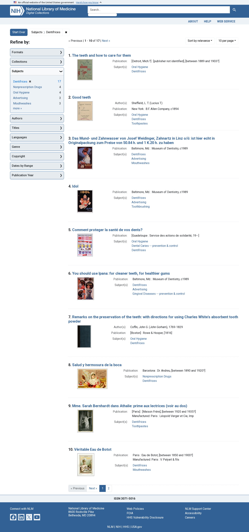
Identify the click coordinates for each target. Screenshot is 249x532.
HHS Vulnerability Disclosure (145, 517)
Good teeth (81, 97)
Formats (17, 52)
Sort (199, 40)
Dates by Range (22, 165)
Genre (16, 147)
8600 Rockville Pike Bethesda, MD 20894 (81, 513)
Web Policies (135, 508)
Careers (190, 517)
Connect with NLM (21, 508)
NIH (118, 527)
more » (17, 108)
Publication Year (23, 175)
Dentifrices (139, 71)
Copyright (18, 156)
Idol (75, 186)
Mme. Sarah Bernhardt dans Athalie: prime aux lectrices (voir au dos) (129, 406)
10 (226, 40)
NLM (110, 527)
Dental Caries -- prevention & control (155, 246)
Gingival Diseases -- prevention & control (159, 293)
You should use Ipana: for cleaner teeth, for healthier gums (121, 273)
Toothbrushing (141, 206)
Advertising (138, 158)
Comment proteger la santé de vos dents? (107, 230)
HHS (126, 527)
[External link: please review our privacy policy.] (13, 517)
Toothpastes (140, 123)
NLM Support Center (198, 508)
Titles (15, 128)
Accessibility (193, 513)
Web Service (226, 21)
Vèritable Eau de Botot (92, 449)
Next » (106, 40)
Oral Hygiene (140, 67)
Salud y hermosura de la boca (97, 365)
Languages (19, 137)
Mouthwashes (140, 163)
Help (207, 21)
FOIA (130, 513)
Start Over (18, 32)
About (193, 21)
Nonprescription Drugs (157, 376)
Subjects (18, 71)
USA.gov (136, 527)
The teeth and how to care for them (101, 55)
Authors (17, 118)
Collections (19, 61)
